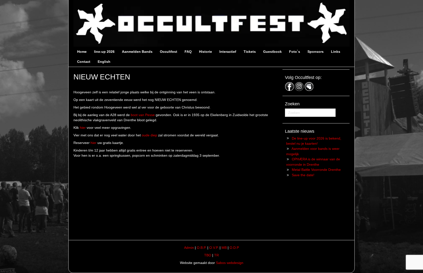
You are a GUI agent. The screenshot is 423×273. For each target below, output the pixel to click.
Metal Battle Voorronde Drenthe (316, 170)
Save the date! (303, 175)
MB (224, 248)
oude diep (149, 135)
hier (83, 128)
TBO (207, 255)
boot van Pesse (143, 115)
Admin (189, 248)
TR (216, 255)
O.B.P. (201, 248)
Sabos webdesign (229, 263)
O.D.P (234, 248)
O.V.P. (214, 248)
